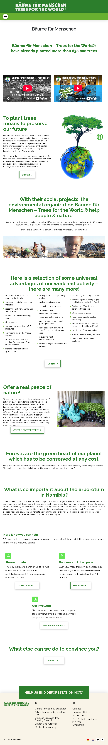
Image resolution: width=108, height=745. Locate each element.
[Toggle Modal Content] (5, 16)
